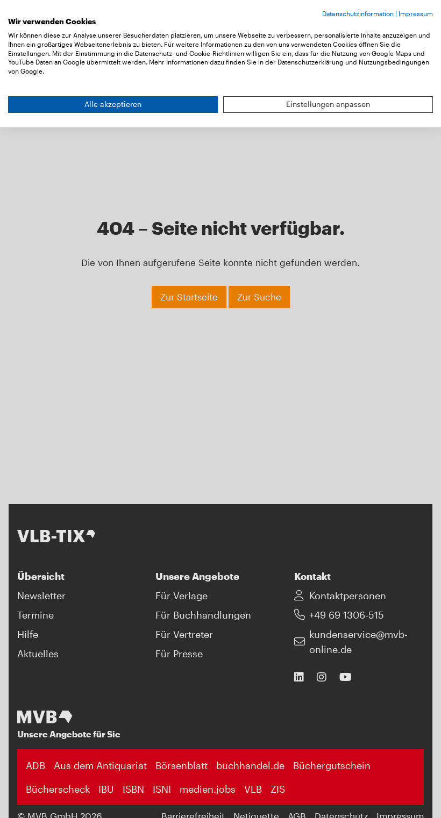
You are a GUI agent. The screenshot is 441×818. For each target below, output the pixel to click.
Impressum (416, 13)
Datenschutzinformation (358, 13)
